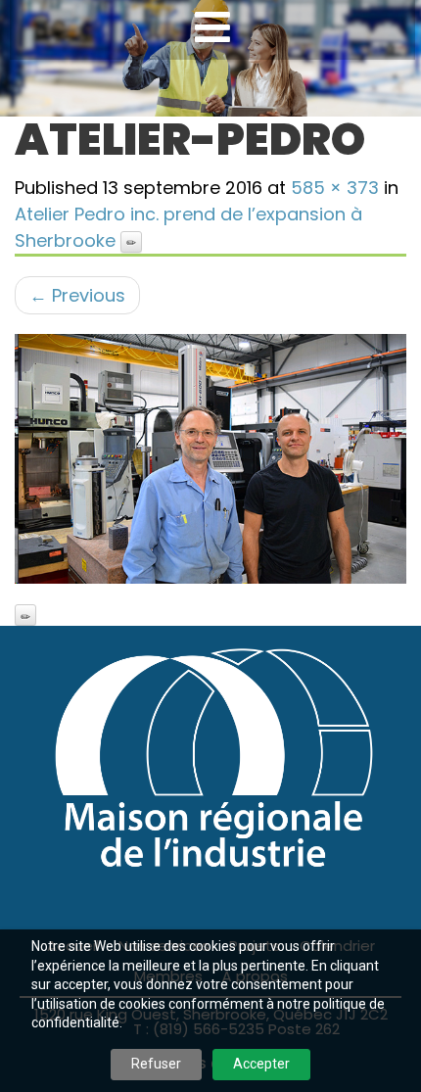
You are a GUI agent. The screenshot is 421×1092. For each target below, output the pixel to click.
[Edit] (131, 242)
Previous (77, 295)
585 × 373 (335, 187)
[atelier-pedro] (210, 459)
